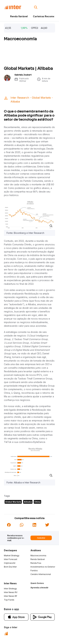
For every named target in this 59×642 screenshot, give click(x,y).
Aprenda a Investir (39, 587)
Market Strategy (11, 555)
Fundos (34, 570)
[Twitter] (47, 524)
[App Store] (16, 616)
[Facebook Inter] (9, 524)
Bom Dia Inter (10, 567)
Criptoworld (9, 563)
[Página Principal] (12, 7)
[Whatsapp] (22, 524)
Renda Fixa (35, 563)
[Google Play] (42, 616)
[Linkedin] (34, 524)
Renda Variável (19, 16)
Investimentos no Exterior (42, 567)
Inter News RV (10, 592)
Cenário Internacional (40, 574)
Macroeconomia (38, 555)
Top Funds (9, 600)
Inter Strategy (10, 588)
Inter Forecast (10, 559)
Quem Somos (37, 583)
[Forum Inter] (6, 633)
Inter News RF (10, 596)
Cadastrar (41, 538)
